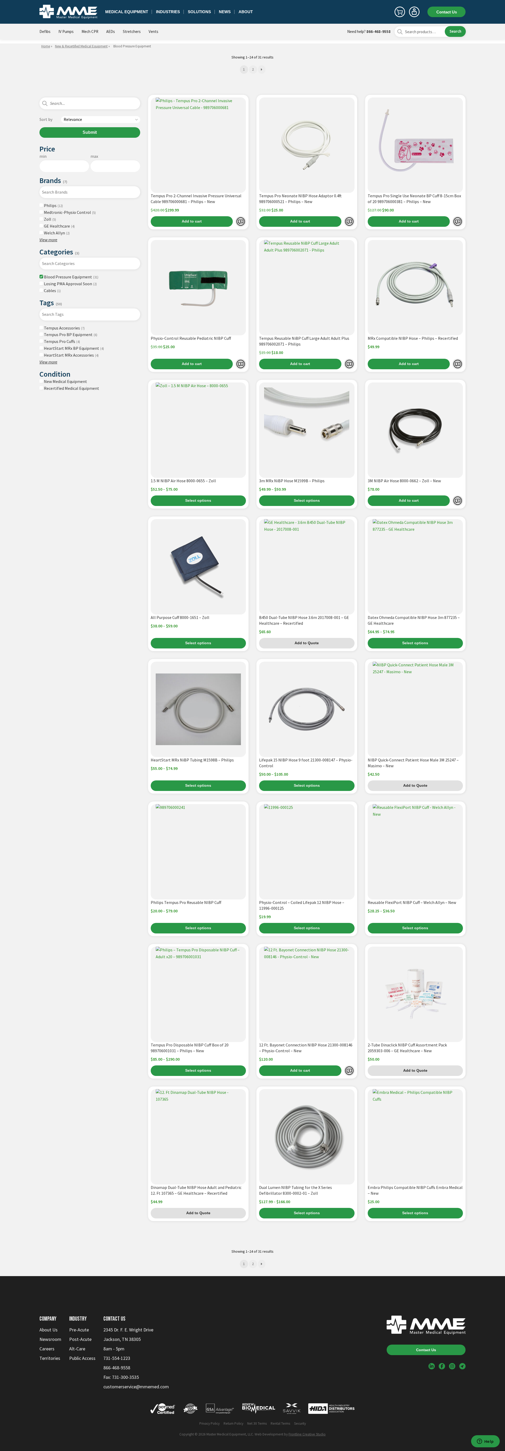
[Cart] (400, 12)
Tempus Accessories (64, 328)
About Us (48, 1330)
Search (455, 31)
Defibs (44, 31)
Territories (49, 1358)
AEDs (110, 31)
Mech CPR (90, 31)
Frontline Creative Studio (307, 1434)
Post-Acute (80, 1339)
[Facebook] (442, 1366)
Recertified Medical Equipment (71, 388)
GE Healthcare (59, 226)
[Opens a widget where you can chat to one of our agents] (485, 1441)
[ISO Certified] (190, 1409)
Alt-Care (77, 1349)
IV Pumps (66, 31)
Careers (46, 1349)
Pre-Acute (79, 1330)
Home (45, 46)
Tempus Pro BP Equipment (70, 334)
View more (48, 239)
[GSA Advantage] (220, 1409)
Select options (198, 501)
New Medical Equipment (65, 381)
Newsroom (50, 1339)
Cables (52, 290)
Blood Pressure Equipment (70, 276)
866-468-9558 (378, 31)
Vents (153, 31)
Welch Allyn (56, 232)
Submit (90, 132)
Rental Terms (280, 1423)
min (43, 156)
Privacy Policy (209, 1423)
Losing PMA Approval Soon (70, 283)
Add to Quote (240, 221)
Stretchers (132, 31)
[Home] (68, 12)
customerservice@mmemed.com (136, 1387)
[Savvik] (291, 1409)
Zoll (49, 219)
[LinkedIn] (431, 1366)
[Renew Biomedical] (258, 1409)
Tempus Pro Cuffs (61, 341)
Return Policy (233, 1423)
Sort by (45, 119)
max (94, 156)
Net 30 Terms (257, 1423)
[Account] (414, 12)
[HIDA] (331, 1409)
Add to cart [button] (192, 221)
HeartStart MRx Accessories (71, 355)
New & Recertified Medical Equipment (81, 46)
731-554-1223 (116, 1358)
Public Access (82, 1358)
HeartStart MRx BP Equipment (73, 348)
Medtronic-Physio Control (69, 212)
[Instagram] (452, 1366)
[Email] (462, 1366)
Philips (53, 205)
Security (300, 1423)
